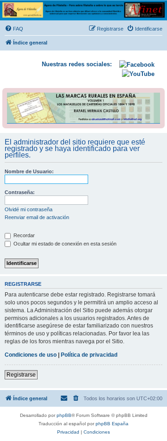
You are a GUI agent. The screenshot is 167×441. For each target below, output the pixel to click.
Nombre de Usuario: (29, 171)
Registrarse (21, 375)
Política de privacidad (89, 355)
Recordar (23, 235)
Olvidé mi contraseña (28, 209)
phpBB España (112, 423)
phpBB (64, 415)
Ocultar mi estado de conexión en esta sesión (64, 243)
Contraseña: (20, 192)
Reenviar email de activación (37, 217)
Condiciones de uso (31, 355)
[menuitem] (14, 28)
